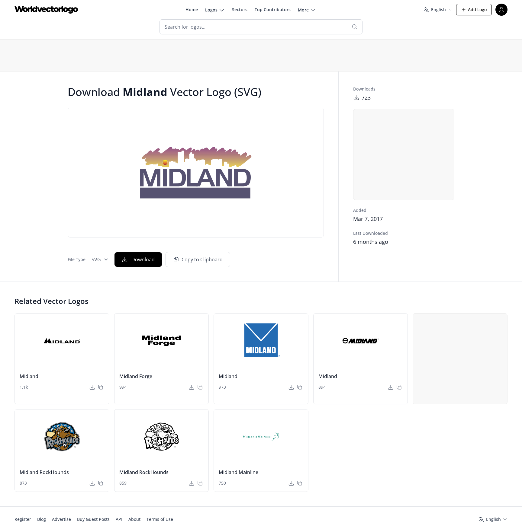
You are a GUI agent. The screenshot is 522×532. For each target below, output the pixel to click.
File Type (76, 259)
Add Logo (477, 9)
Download (143, 259)
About (134, 519)
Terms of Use (160, 519)
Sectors (239, 9)
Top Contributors (273, 9)
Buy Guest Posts (93, 519)
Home (191, 9)
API (119, 519)
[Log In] (501, 10)
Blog (41, 519)
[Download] (92, 387)
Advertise (61, 519)
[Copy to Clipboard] (100, 387)
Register (22, 519)
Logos (211, 10)
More (303, 10)
